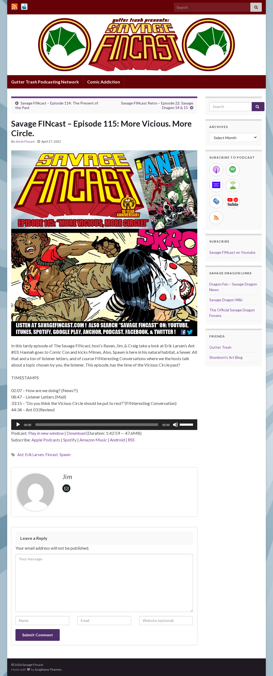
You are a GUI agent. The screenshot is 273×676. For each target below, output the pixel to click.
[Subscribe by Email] (216, 201)
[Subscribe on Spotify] (233, 169)
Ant (20, 454)
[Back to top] (261, 664)
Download (76, 433)
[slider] (187, 424)
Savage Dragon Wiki (225, 299)
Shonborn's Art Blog (226, 357)
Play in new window (46, 433)
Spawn (65, 454)
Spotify (70, 439)
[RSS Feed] (14, 6)
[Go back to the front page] (136, 44)
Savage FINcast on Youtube (232, 252)
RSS (131, 439)
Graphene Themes (48, 669)
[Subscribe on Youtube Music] (233, 201)
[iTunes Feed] (24, 6)
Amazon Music (93, 439)
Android (117, 439)
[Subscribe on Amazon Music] (216, 185)
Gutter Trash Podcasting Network (45, 81)
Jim (18, 141)
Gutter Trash (220, 347)
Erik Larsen (34, 454)
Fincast (29, 141)
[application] (104, 424)
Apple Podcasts (45, 439)
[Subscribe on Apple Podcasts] (216, 169)
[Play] (18, 424)
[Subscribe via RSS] (216, 217)
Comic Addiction (103, 81)
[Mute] (175, 424)
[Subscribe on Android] (233, 185)
